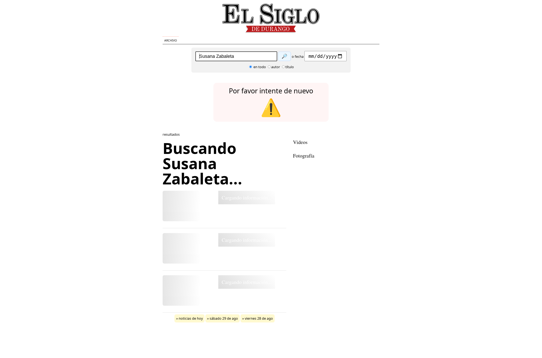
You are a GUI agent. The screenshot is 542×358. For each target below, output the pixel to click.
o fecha (298, 56)
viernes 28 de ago (259, 318)
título (289, 67)
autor (275, 67)
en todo (259, 67)
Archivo (170, 40)
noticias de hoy (191, 318)
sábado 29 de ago (224, 318)
